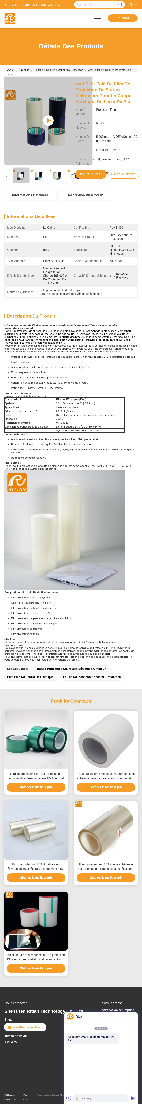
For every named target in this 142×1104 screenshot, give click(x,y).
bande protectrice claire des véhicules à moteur (71, 668)
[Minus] (133, 1017)
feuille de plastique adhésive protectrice (92, 677)
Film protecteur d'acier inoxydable (31, 597)
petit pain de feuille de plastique (30, 677)
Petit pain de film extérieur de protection (58, 69)
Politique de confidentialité (10, 1097)
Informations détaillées (30, 195)
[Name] (120, 4)
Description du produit (85, 195)
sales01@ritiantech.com (28, 1027)
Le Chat (123, 18)
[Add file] (68, 1098)
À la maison (10, 70)
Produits (24, 69)
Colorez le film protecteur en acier (31, 602)
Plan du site (26, 1097)
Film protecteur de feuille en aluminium (34, 607)
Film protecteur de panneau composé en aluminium (41, 618)
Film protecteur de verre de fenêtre (31, 613)
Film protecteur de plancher (27, 628)
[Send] (133, 1098)
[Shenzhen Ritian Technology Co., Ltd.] (24, 18)
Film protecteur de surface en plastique (34, 623)
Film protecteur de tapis (25, 633)
